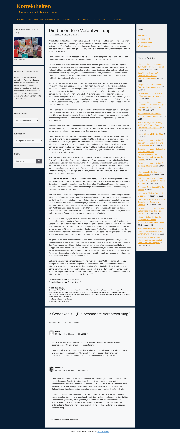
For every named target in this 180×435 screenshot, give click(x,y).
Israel (56, 288)
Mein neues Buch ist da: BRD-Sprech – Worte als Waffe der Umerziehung (150, 231)
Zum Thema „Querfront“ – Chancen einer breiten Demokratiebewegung (148, 75)
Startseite (20, 19)
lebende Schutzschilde (85, 294)
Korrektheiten (34, 6)
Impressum (103, 19)
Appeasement (107, 290)
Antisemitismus (67, 290)
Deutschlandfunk (75, 292)
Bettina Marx (63, 292)
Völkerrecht (67, 297)
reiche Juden (53, 297)
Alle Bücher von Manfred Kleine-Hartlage (43, 19)
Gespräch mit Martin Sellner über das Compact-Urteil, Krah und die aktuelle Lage (152, 143)
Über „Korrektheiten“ (84, 19)
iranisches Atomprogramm (111, 292)
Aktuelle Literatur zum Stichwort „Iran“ (65, 282)
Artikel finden (68, 19)
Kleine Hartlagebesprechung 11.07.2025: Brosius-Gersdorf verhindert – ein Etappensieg (150, 125)
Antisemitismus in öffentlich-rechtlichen (87, 290)
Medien (61, 288)
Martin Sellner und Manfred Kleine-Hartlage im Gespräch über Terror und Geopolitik (150, 240)
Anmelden (142, 35)
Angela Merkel (56, 290)
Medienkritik (110, 294)
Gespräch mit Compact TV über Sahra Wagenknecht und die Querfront (151, 211)
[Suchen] (39, 161)
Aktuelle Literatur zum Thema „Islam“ (64, 279)
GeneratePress (103, 432)
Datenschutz (118, 19)
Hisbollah (94, 292)
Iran (52, 288)
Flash (57, 331)
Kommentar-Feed (145, 42)
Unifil (60, 297)
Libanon (96, 294)
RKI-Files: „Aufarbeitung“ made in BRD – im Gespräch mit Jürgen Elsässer (151, 181)
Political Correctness (122, 294)
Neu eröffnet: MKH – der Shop (150, 134)
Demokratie (77, 213)
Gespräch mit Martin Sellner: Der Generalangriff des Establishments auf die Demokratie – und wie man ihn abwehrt (151, 154)
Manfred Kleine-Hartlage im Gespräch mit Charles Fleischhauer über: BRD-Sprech (151, 219)
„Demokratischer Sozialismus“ (61, 299)
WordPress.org (144, 46)
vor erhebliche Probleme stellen (82, 168)
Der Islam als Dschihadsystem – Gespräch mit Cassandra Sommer (151, 202)
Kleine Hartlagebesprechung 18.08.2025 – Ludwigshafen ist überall (151, 67)
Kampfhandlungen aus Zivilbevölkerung (62, 294)
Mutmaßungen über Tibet (60, 301)
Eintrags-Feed (144, 39)
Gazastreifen (85, 292)
